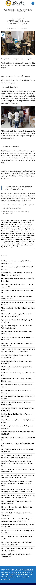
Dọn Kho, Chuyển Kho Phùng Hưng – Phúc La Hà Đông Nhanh (16, 415)
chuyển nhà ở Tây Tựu (10, 228)
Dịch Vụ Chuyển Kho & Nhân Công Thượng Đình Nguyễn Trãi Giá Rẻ (16, 502)
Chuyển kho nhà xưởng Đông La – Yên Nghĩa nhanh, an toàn (17, 421)
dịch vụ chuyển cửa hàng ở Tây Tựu (14, 230)
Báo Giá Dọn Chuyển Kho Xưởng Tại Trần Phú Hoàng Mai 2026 (15, 262)
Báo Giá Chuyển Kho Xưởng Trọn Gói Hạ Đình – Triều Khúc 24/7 (16, 555)
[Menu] (32, 3)
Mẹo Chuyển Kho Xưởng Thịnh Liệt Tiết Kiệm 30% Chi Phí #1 (17, 268)
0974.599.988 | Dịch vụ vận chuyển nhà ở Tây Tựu (18, 22)
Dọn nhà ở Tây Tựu (16, 243)
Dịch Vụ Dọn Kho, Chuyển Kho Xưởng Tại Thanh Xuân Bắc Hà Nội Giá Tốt (16, 543)
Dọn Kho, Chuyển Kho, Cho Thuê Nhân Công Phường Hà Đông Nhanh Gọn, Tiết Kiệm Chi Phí (18, 496)
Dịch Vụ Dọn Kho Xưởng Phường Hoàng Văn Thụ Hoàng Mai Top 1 (17, 297)
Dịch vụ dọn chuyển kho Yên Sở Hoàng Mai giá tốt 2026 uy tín (17, 321)
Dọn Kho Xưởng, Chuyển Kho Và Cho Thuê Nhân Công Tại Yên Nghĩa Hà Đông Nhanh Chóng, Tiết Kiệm (16, 483)
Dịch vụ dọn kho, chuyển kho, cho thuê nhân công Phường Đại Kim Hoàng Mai (16, 315)
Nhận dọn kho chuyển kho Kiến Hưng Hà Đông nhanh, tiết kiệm (16, 403)
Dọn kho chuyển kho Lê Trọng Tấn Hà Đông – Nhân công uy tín (17, 427)
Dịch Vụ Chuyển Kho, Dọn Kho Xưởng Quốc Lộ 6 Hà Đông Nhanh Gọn (17, 471)
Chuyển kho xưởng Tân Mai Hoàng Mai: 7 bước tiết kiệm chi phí (17, 280)
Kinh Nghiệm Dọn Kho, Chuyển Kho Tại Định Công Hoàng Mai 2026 (17, 345)
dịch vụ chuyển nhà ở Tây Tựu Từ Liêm (16, 237)
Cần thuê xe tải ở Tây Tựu (20, 224)
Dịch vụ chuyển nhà (18, 19)
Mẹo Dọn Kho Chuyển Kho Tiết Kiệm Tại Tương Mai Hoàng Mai (16, 333)
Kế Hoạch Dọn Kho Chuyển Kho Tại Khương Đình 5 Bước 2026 (17, 532)
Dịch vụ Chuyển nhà (6, 233)
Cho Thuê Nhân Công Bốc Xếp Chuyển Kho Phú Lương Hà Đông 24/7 (16, 356)
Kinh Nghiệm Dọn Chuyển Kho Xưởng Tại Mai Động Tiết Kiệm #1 (17, 286)
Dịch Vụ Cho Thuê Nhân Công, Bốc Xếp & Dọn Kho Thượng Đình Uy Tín (17, 549)
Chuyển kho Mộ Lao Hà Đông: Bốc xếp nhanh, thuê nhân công (17, 386)
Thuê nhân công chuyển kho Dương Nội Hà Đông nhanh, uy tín (16, 368)
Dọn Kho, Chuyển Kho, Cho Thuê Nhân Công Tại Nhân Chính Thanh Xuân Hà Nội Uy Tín (16, 520)
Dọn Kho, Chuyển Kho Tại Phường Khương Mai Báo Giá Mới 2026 (17, 526)
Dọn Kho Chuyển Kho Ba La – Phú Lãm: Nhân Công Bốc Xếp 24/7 (17, 433)
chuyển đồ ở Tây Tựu (6, 226)
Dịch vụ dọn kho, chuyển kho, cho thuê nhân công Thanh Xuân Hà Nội (16, 508)
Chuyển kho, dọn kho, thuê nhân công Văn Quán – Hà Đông (17, 392)
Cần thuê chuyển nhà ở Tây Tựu (14, 222)
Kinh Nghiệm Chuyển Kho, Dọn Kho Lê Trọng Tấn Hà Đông (18, 439)
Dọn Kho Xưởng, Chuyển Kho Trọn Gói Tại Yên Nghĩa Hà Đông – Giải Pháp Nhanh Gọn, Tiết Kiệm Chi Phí (17, 463)
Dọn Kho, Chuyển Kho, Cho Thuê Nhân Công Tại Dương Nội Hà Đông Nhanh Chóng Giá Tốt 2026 (16, 491)
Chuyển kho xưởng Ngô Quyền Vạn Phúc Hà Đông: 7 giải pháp (17, 398)
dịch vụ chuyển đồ (29, 230)
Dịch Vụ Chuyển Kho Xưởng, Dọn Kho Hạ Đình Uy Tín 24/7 (16, 538)
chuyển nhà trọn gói (21, 228)
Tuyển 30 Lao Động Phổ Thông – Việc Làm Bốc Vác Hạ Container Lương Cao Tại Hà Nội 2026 (18, 350)
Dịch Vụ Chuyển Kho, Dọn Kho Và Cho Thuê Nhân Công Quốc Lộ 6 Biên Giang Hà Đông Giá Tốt (16, 456)
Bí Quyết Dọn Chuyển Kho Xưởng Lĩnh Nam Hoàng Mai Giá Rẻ (17, 292)
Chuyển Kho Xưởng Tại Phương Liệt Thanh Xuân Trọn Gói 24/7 (16, 514)
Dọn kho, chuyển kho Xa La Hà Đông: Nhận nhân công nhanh (16, 362)
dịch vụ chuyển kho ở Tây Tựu (25, 231)
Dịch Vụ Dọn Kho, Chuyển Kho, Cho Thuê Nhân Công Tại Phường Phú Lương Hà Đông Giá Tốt (17, 476)
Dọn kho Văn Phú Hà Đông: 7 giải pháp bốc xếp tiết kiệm (17, 374)
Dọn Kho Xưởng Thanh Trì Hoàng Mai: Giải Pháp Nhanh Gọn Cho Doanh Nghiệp (16, 274)
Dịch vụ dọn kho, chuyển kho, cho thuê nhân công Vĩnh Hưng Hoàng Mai (16, 327)
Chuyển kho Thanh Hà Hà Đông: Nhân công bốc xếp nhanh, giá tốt (17, 409)
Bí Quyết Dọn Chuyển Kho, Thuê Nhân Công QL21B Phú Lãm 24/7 (17, 450)
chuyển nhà (10, 96)
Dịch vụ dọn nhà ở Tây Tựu (20, 241)
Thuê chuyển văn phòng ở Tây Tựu (13, 245)
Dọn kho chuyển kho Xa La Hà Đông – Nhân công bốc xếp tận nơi (16, 380)
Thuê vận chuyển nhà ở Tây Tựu (12, 247)
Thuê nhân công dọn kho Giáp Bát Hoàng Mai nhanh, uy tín (18, 309)
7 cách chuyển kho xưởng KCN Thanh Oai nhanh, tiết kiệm (18, 445)
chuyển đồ (30, 224)
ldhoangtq (25, 28)
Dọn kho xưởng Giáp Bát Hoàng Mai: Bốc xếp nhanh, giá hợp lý (17, 303)
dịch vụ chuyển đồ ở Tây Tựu (9, 231)
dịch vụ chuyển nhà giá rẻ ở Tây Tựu (21, 233)
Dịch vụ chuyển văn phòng (19, 239)
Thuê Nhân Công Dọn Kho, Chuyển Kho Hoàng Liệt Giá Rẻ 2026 (17, 339)
